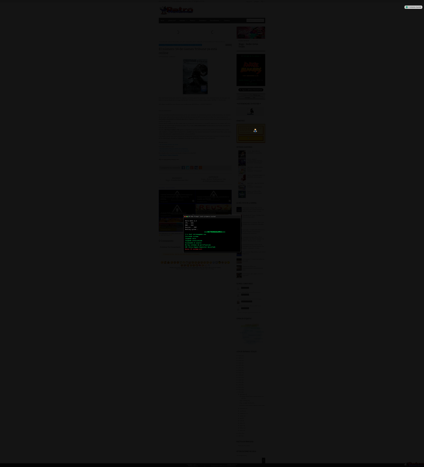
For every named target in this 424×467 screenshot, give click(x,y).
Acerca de (249, 1)
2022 (239, 365)
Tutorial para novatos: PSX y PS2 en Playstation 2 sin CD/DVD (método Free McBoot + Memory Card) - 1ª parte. (253, 209)
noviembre (243, 408)
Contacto (256, 1)
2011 (239, 392)
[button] (255, 130)
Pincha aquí (256, 95)
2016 (239, 380)
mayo (241, 423)
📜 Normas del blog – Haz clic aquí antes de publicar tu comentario (181, 254)
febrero (242, 428)
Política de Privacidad (244, 445)
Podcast (192, 20)
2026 (239, 355)
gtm (179, 45)
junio (241, 420)
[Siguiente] (212, 32)
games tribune (168, 45)
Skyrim (193, 45)
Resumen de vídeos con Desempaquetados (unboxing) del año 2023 (253, 268)
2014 (239, 384)
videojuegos (198, 45)
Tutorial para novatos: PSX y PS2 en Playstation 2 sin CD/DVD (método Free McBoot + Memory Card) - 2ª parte (253, 238)
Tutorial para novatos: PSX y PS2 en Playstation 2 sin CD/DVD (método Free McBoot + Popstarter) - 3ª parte (253, 246)
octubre (242, 411)
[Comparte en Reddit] (200, 167)
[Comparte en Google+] (191, 167)
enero (241, 430)
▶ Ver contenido (251, 84)
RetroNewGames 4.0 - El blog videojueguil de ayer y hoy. (212, 464)
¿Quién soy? (172, 20)
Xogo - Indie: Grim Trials (248, 45)
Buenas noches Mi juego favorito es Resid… (250, 299)
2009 (239, 436)
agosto (242, 416)
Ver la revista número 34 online (169, 144)
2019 (239, 372)
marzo (242, 425)
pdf (181, 45)
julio (241, 418)
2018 (239, 375)
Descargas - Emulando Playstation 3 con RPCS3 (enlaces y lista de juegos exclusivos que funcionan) (253, 231)
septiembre (243, 413)
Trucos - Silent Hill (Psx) (253, 151)
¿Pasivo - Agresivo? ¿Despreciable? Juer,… (250, 306)
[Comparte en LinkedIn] (196, 167)
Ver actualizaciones (242, 455)
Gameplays (202, 20)
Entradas (182, 20)
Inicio (162, 20)
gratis (175, 45)
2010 (239, 433)
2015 (239, 382)
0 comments (228, 44)
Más (262, 1)
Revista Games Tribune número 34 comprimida (174, 149)
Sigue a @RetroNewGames (251, 90)
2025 (239, 358)
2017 (239, 377)
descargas (161, 45)
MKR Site (207, 465)
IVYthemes (201, 465)
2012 (239, 389)
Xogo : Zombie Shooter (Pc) (246, 403)
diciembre (242, 394)
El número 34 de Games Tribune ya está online (252, 405)
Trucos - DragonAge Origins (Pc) (256, 175)
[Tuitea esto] (187, 167)
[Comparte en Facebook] (183, 167)
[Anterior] (177, 32)
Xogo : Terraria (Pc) (244, 400)
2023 (239, 363)
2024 (239, 360)
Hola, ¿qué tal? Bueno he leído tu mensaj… (249, 292)
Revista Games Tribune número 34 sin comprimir (174, 151)
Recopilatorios (214, 20)
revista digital (187, 45)
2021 (239, 367)
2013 (239, 387)
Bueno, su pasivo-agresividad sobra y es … (250, 312)
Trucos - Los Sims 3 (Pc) (254, 191)
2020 (239, 370)
